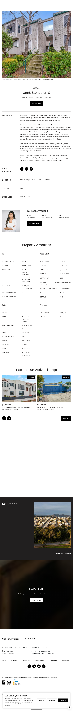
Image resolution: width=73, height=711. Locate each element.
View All (66, 418)
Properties (14, 660)
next (9, 418)
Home (4, 660)
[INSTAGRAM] (29, 666)
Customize (52, 700)
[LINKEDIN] (34, 666)
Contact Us (36, 600)
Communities (26, 660)
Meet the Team (40, 660)
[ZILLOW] (39, 666)
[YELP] (43, 666)
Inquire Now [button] (36, 103)
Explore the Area (64, 553)
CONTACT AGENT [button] (34, 223)
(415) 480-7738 (46, 218)
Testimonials (53, 660)
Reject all (41, 700)
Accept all (63, 700)
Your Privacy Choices (36, 709)
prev (4, 418)
